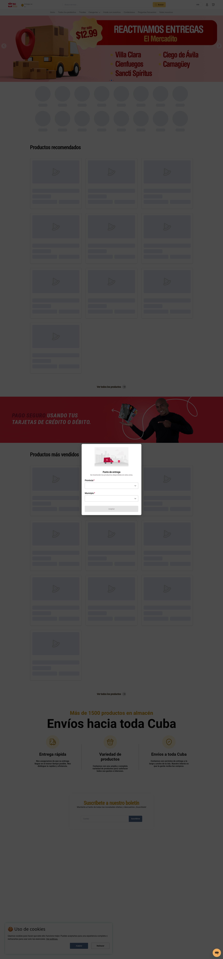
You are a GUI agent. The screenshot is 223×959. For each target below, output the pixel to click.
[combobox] (111, 486)
